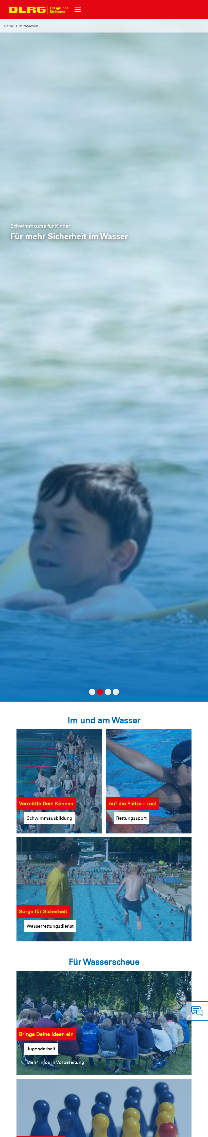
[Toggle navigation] (78, 9)
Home (9, 26)
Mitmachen (28, 26)
